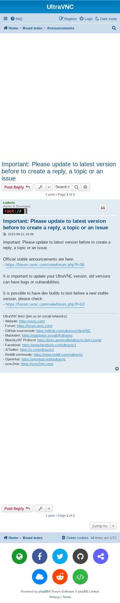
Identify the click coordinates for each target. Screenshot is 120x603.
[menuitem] (16, 19)
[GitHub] (80, 556)
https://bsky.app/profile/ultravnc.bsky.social (69, 340)
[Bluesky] (39, 576)
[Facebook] (39, 556)
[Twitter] (60, 556)
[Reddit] (60, 576)
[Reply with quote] (103, 207)
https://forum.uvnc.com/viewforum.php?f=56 (45, 264)
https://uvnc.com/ (32, 321)
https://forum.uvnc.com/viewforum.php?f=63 (45, 304)
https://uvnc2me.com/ (37, 364)
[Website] (19, 556)
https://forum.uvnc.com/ (34, 326)
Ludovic (9, 202)
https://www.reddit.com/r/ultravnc (58, 354)
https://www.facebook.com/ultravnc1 (49, 345)
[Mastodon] (100, 556)
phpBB (44, 591)
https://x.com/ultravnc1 (37, 349)
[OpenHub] (80, 576)
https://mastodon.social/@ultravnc (47, 335)
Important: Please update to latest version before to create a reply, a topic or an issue (59, 171)
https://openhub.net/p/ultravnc (44, 359)
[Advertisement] (60, 96)
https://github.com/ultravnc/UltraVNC (63, 331)
